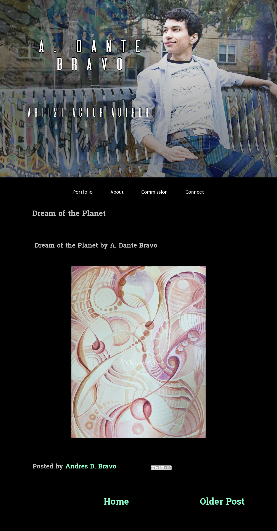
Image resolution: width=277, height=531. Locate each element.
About (117, 192)
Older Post (222, 502)
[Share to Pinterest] (169, 467)
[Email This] (153, 467)
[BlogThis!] (157, 467)
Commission (154, 192)
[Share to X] (161, 467)
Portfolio (83, 192)
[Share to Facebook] (165, 467)
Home (116, 502)
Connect (194, 192)
